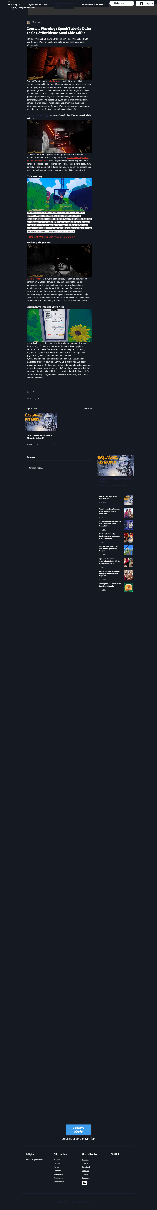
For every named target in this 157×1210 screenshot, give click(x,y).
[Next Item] (129, 465)
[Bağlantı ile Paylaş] (33, 391)
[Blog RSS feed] (84, 1183)
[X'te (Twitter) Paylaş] (28, 391)
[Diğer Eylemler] (90, 22)
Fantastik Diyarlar (78, 1130)
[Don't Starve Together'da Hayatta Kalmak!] (41, 422)
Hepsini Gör (88, 408)
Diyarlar (57, 1163)
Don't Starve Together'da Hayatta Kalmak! (39, 436)
